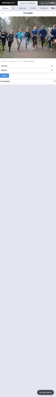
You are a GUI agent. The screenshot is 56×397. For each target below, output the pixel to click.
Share (4, 76)
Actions (4, 66)
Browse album (45, 392)
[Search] (52, 8)
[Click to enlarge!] (28, 37)
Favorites (43, 8)
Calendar (22, 8)
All (13, 8)
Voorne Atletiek (27, 3)
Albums (5, 8)
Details (4, 70)
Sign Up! (44, 3)
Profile (33, 8)
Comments (5, 81)
